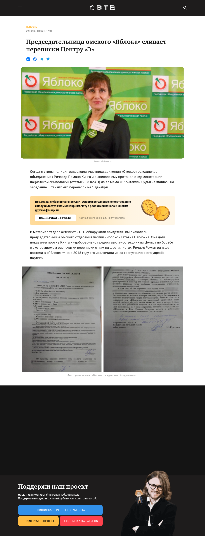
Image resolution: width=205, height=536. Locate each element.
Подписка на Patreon (81, 521)
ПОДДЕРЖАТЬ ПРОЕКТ (55, 218)
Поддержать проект (38, 521)
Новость (31, 27)
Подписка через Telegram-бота (60, 510)
